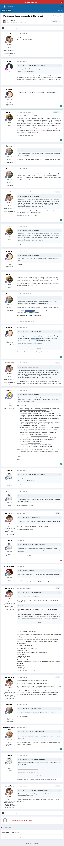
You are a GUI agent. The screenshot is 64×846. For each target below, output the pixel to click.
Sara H (9, 61)
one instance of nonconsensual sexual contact (37, 411)
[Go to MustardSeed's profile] (9, 572)
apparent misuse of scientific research (44, 439)
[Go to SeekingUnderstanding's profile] (9, 734)
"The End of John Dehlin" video (39, 436)
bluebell (9, 89)
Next (8, 28)
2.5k (10, 125)
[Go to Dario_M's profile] (9, 117)
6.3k (10, 580)
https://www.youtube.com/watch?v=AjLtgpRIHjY (29, 315)
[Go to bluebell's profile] (9, 94)
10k (10, 484)
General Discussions (20, 22)
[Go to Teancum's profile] (9, 475)
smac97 (9, 390)
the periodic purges (29, 425)
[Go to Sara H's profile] (9, 66)
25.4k (9, 159)
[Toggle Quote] (19, 65)
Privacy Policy (29, 843)
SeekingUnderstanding (9, 728)
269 (10, 75)
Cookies (36, 843)
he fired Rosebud (37, 415)
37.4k (9, 102)
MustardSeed (9, 567)
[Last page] (12, 28)
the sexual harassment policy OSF (43, 418)
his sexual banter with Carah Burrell (45, 432)
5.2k (10, 742)
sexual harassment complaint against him (49, 422)
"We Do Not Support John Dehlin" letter (34, 427)
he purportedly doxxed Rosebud (51, 413)
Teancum (9, 470)
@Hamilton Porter (30, 310)
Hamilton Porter (13, 20)
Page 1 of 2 (18, 28)
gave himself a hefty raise (32, 417)
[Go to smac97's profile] (9, 395)
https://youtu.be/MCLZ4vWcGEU (25, 39)
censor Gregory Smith (36, 441)
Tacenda (9, 146)
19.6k (9, 403)
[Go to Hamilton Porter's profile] (4, 21)
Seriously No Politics (31, 2)
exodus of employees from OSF (43, 446)
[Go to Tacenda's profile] (9, 151)
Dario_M (9, 112)
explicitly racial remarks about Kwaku (48, 437)
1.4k (10, 47)
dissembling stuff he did (34, 443)
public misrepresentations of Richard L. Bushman (38, 444)
